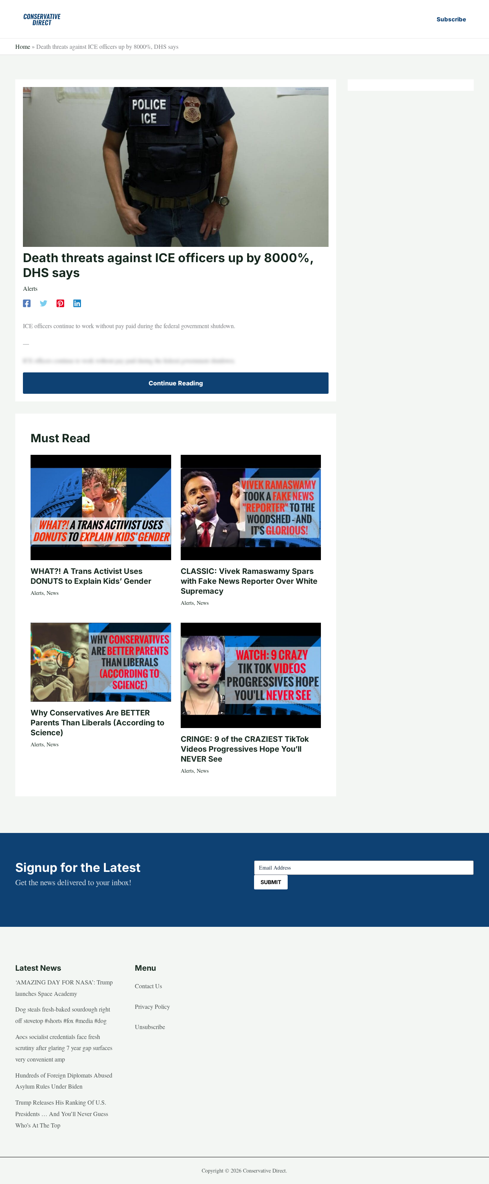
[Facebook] (27, 302)
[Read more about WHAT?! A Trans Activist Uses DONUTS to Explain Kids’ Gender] (101, 506)
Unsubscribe (150, 1027)
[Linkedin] (77, 302)
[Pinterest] (60, 302)
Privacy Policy (152, 1006)
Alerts (30, 288)
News (52, 592)
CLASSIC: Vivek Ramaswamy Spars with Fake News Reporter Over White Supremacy (249, 581)
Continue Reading (176, 383)
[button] (451, 19)
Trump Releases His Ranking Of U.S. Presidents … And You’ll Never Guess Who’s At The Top (61, 1113)
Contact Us (148, 986)
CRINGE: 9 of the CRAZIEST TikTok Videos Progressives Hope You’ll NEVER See (245, 749)
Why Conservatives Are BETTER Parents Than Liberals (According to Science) (97, 722)
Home (22, 46)
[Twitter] (43, 302)
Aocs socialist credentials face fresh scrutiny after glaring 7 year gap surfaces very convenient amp (63, 1048)
